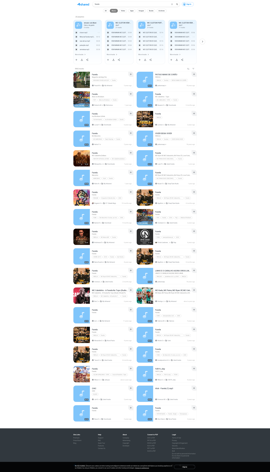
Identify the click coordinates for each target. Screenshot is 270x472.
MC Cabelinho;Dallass (118, 159)
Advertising (126, 440)
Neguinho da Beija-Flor (101, 80)
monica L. (97, 282)
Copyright (126, 443)
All (106, 11)
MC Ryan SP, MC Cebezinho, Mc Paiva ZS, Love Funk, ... (166, 159)
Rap (174, 242)
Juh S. (96, 399)
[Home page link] (83, 4)
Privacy (174, 440)
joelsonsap (161, 282)
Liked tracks (173, 223)
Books (151, 11)
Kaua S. (96, 419)
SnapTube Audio (173, 203)
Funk (104, 178)
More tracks (79, 54)
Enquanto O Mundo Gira (108, 198)
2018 (170, 217)
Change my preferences (142, 468)
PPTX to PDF (151, 440)
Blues (95, 394)
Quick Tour (101, 443)
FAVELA (159, 80)
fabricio (171, 321)
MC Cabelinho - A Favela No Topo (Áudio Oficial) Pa (111, 296)
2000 (119, 198)
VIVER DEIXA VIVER (177, 139)
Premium (76, 438)
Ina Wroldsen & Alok (111, 119)
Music (114, 11)
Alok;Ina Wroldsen (186, 217)
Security (175, 446)
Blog (74, 443)
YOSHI (175, 374)
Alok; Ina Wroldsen (104, 100)
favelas (166, 80)
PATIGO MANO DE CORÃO (179, 80)
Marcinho (96, 178)
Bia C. (96, 301)
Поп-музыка (97, 119)
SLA (173, 451)
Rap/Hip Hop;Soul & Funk (101, 159)
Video (123, 11)
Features (101, 446)
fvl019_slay (167, 374)
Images (141, 11)
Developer (126, 446)
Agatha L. (161, 203)
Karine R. (97, 223)
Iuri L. (96, 321)
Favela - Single (172, 414)
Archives (162, 11)
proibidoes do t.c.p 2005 (172, 276)
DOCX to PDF (151, 443)
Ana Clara (161, 419)
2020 (177, 237)
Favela (114, 80)
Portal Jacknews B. (163, 242)
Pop (94, 100)
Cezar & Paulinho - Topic (101, 374)
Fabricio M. (161, 321)
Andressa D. (98, 242)
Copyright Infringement (180, 443)
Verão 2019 (97, 257)
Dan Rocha (120, 257)
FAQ (99, 440)
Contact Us (101, 448)
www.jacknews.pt (168, 237)
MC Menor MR (105, 237)
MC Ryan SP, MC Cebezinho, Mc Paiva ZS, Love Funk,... (174, 198)
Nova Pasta (111, 340)
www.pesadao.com (168, 316)
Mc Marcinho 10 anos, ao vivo (108, 217)
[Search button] (177, 4)
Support (100, 438)
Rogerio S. (97, 203)
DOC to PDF (151, 438)
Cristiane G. (161, 223)
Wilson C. (97, 380)
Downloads (107, 419)
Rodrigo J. (161, 301)
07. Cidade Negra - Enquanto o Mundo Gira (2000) (111, 203)
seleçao (107, 380)
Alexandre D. (98, 340)
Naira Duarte (98, 262)
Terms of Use (176, 438)
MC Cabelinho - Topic (163, 100)
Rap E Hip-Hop (109, 139)
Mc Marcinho (97, 139)
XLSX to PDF (151, 451)
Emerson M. (161, 399)
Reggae (95, 198)
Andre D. (160, 340)
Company (126, 438)
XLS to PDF (151, 446)
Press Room (77, 440)
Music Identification (178, 448)
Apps (132, 11)
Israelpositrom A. (163, 360)
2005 (121, 217)
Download (108, 223)
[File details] (81, 80)
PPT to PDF (151, 448)
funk (169, 340)
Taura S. (97, 360)
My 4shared (110, 242)
